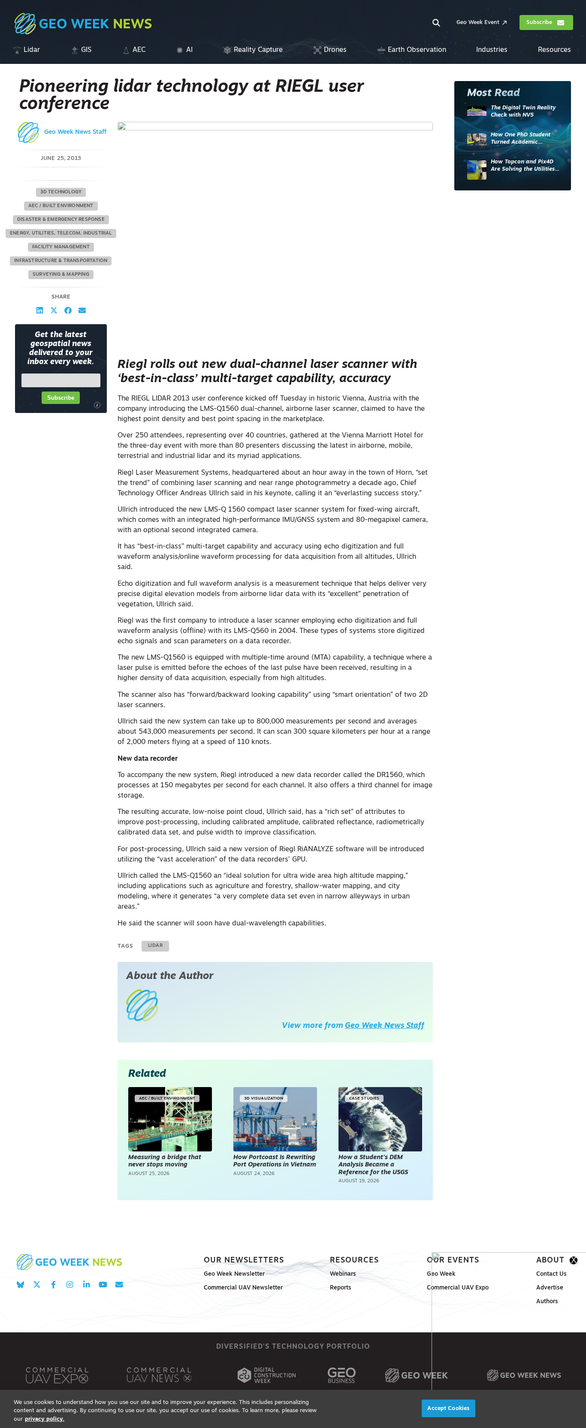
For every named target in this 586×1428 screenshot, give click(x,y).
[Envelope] (119, 1284)
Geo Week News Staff (75, 132)
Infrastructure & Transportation (60, 261)
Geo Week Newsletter (234, 1274)
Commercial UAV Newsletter (243, 1288)
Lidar (155, 945)
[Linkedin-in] (86, 1284)
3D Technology (61, 192)
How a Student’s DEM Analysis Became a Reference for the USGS (374, 1165)
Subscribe (60, 398)
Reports (340, 1288)
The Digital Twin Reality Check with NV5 (523, 111)
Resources (354, 1260)
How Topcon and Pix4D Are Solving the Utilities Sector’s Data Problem (523, 166)
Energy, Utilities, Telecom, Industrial (61, 233)
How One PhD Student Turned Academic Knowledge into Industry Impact (524, 139)
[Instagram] (69, 1284)
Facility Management (61, 247)
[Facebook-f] (53, 1284)
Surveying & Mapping (61, 274)
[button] (40, 310)
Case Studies (364, 1098)
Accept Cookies (448, 1408)
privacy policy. (44, 1419)
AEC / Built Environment (61, 206)
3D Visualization (264, 1098)
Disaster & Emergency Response (61, 219)
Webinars (343, 1274)
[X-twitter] (36, 1284)
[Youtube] (102, 1284)
